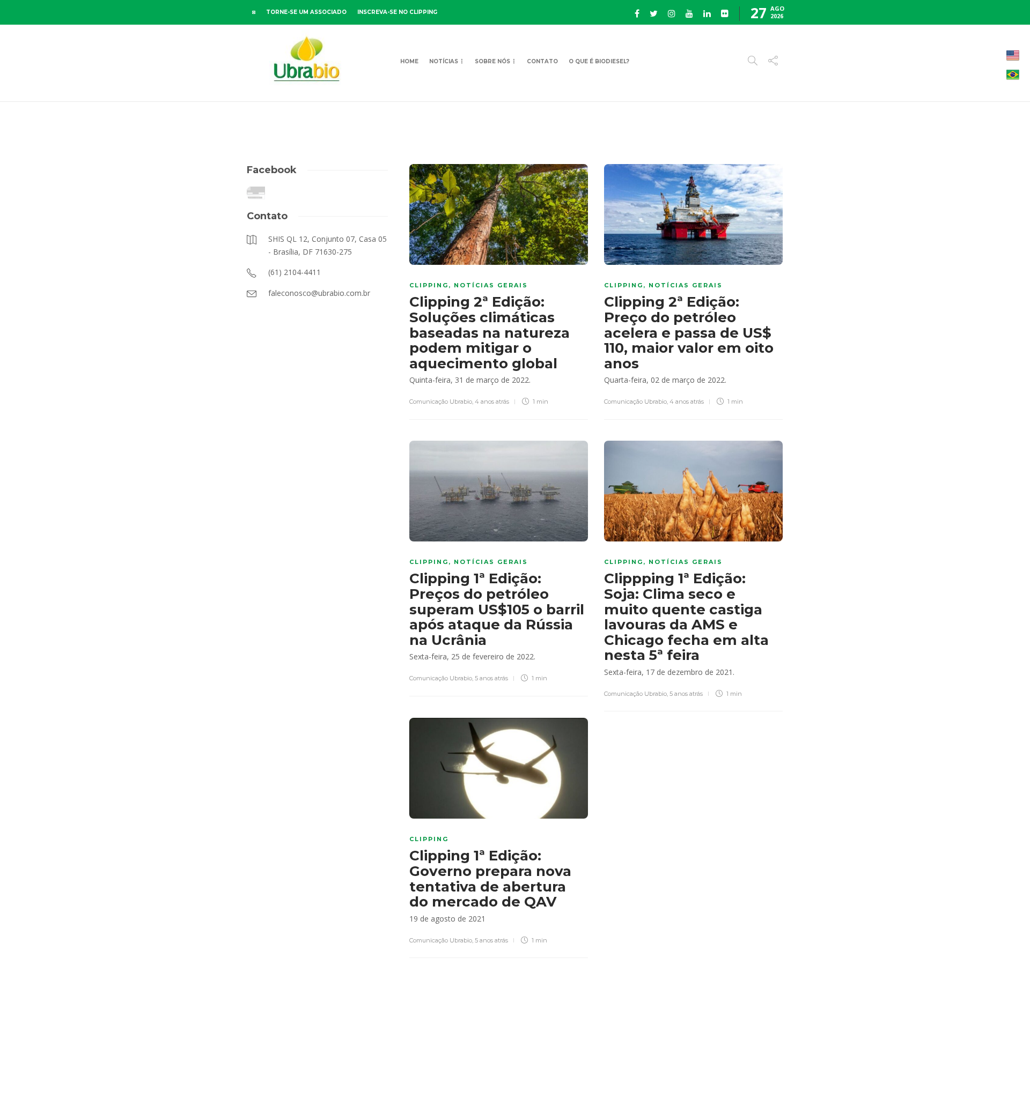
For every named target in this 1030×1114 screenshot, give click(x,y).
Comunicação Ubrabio (440, 401)
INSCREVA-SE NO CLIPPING (397, 12)
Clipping (428, 285)
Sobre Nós (492, 61)
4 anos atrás (492, 401)
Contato (542, 61)
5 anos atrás (491, 678)
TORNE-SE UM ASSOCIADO (306, 12)
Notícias (443, 61)
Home (409, 61)
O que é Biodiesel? (599, 61)
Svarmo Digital (876, 1086)
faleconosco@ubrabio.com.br (742, 1086)
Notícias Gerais (491, 285)
